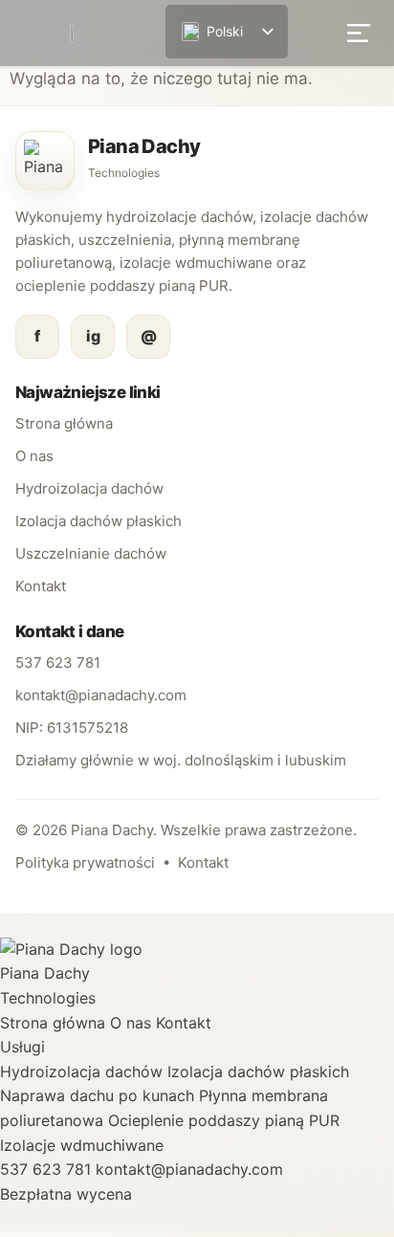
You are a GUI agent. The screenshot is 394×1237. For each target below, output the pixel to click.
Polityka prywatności (85, 862)
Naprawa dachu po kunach (97, 1095)
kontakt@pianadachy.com (100, 695)
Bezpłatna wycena (66, 1194)
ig (93, 335)
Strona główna (64, 423)
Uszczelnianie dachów (90, 553)
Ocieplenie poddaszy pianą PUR (223, 1120)
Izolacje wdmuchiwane (82, 1145)
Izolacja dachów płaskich (98, 521)
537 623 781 (57, 662)
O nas (34, 456)
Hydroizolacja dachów (89, 488)
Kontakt (40, 586)
